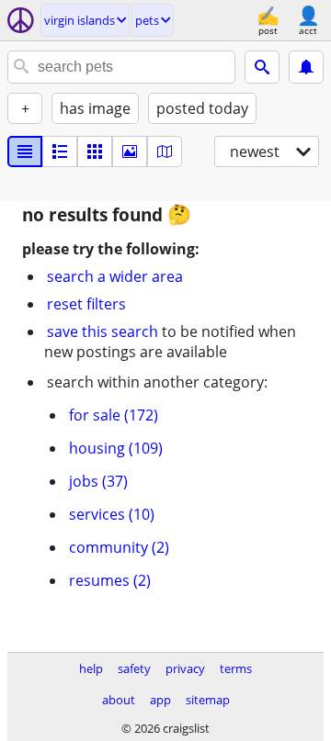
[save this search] (306, 67)
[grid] (94, 151)
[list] (24, 151)
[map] (164, 151)
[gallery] (129, 151)
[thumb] (59, 151)
